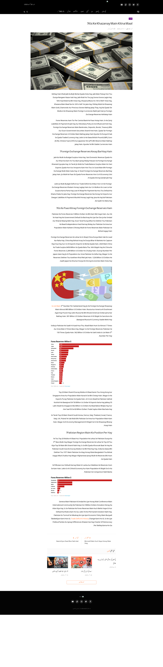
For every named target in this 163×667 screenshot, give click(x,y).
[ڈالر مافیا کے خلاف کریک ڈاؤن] (57, 562)
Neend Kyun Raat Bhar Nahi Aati (67, 541)
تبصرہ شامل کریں (81, 582)
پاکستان (97, 11)
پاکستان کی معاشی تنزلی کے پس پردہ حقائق (107, 561)
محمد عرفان (128, 29)
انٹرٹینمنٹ (75, 11)
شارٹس (68, 11)
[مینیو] (138, 12)
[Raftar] (81, 4)
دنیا (92, 11)
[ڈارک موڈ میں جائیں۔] (27, 12)
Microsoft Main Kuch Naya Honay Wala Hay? (97, 542)
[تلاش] (24, 12)
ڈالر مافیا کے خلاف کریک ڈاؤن (60, 571)
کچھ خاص (104, 11)
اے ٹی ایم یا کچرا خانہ (86, 571)
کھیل (87, 11)
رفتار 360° (61, 11)
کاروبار (82, 11)
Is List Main (56, 306)
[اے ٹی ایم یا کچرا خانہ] (81, 562)
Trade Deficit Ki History (80, 518)
